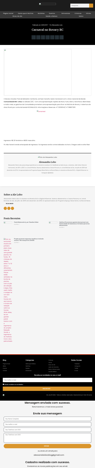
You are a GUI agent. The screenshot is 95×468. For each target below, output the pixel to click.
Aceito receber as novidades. (13, 384)
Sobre (81, 16)
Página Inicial (8, 13)
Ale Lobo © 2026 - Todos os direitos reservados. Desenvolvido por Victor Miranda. (69, 395)
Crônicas (78, 13)
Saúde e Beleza (51, 16)
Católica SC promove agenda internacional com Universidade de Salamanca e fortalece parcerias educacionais (74, 223)
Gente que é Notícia (25, 13)
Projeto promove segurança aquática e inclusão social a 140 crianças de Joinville (29, 239)
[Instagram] (7, 5)
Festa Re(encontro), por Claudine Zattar (26, 222)
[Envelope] (14, 5)
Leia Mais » (16, 224)
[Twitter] (11, 5)
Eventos (52, 13)
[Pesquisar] (91, 6)
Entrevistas (66, 13)
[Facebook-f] (8, 208)
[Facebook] (4, 5)
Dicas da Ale (17, 16)
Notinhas (41, 13)
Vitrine (88, 13)
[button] (34, 37)
